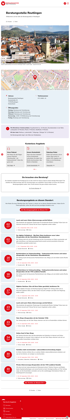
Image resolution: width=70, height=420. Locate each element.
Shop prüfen (50, 165)
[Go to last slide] (2, 154)
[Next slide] (68, 154)
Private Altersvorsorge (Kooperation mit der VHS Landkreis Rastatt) (38, 365)
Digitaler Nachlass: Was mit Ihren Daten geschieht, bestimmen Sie (37, 286)
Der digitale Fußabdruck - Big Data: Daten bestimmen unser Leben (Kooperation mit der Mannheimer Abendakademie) (38, 236)
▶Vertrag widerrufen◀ (62, 418)
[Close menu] (20, 401)
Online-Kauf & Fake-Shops (25, 333)
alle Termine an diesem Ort (34, 383)
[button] (35, 77)
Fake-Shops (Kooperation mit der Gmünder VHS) (32, 318)
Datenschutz (33, 418)
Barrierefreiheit (50, 418)
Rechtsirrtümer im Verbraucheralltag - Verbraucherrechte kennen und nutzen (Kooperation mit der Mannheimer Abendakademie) (41, 254)
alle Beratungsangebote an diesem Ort (34, 210)
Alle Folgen (10, 165)
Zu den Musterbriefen (32, 165)
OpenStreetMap (58, 89)
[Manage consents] (67, 417)
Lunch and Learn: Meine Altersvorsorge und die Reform (34, 220)
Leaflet (50, 89)
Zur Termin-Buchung (34, 188)
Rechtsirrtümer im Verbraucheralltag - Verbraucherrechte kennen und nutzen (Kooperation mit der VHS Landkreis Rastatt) (41, 271)
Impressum (41, 418)
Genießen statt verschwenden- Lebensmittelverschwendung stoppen (38, 350)
